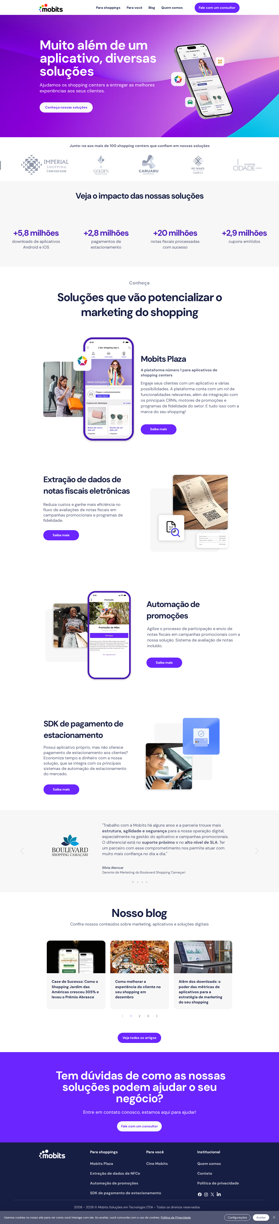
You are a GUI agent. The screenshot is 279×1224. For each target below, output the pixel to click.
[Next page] (156, 1016)
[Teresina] (137, 882)
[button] (108, 8)
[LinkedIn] (218, 1194)
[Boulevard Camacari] (133, 882)
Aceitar (261, 1217)
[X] (212, 1194)
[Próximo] (257, 851)
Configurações (237, 1217)
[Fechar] (274, 1217)
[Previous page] (122, 1016)
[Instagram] (206, 1194)
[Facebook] (199, 1194)
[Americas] (146, 882)
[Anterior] (22, 851)
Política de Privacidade (176, 1217)
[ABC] (142, 882)
